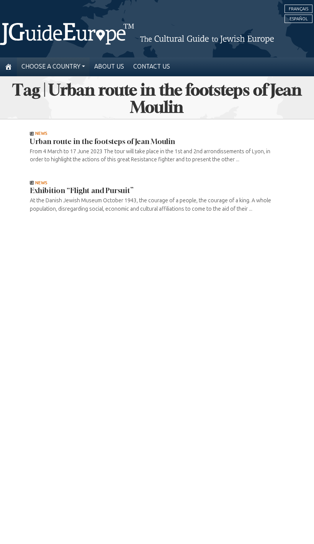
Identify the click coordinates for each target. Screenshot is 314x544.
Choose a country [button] (50, 66)
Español (298, 18)
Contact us (151, 66)
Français (298, 8)
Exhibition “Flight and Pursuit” (82, 190)
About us (109, 66)
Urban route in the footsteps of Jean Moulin (102, 141)
